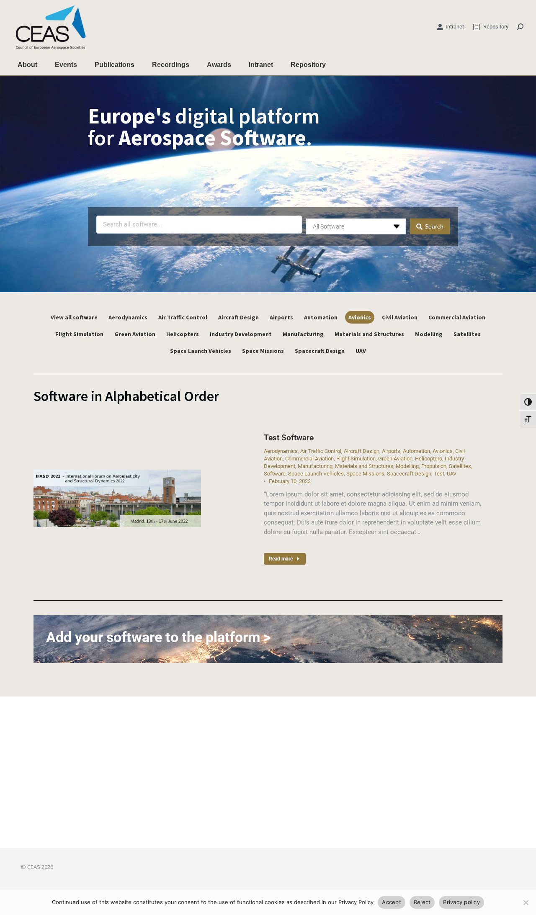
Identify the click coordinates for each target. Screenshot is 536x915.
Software (275, 473)
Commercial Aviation (456, 317)
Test (439, 473)
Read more (281, 559)
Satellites (467, 334)
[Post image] (117, 498)
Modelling (429, 334)
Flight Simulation (79, 334)
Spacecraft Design (320, 351)
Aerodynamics (127, 317)
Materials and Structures (369, 334)
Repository (495, 26)
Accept (391, 902)
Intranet (455, 26)
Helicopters (182, 334)
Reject (422, 902)
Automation (321, 317)
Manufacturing (303, 334)
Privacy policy (461, 902)
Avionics (359, 317)
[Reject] (525, 902)
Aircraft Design (238, 317)
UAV (361, 351)
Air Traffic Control (182, 317)
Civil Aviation (399, 317)
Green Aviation (134, 334)
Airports (281, 317)
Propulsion (433, 466)
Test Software (289, 437)
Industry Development (241, 334)
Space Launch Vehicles (200, 351)
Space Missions (263, 351)
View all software (74, 317)
